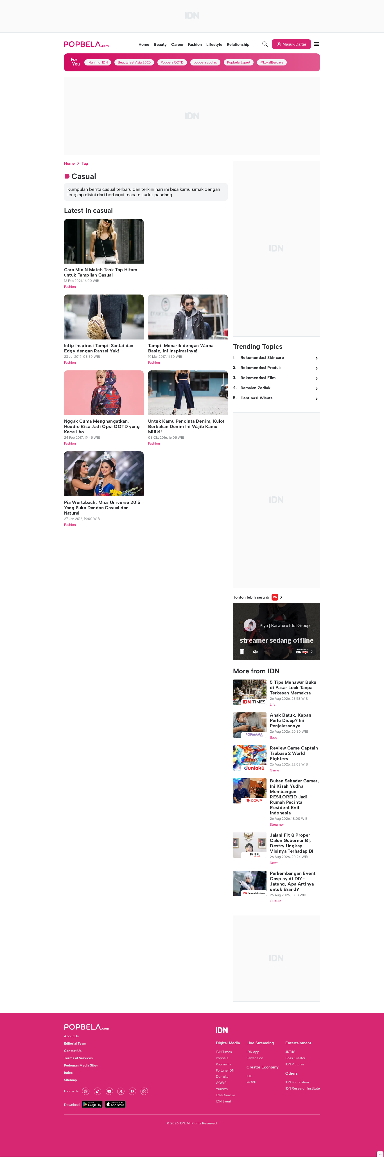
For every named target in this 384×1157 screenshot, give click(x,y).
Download (72, 1105)
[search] (265, 44)
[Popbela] (87, 44)
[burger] (316, 44)
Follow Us (71, 1091)
